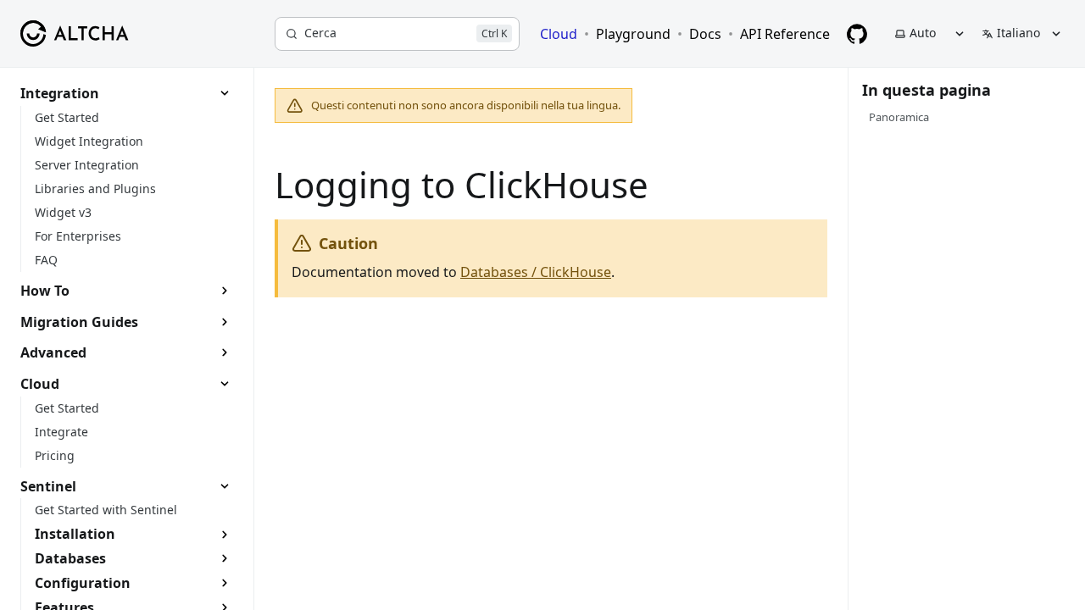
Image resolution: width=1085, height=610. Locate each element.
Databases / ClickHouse (535, 272)
